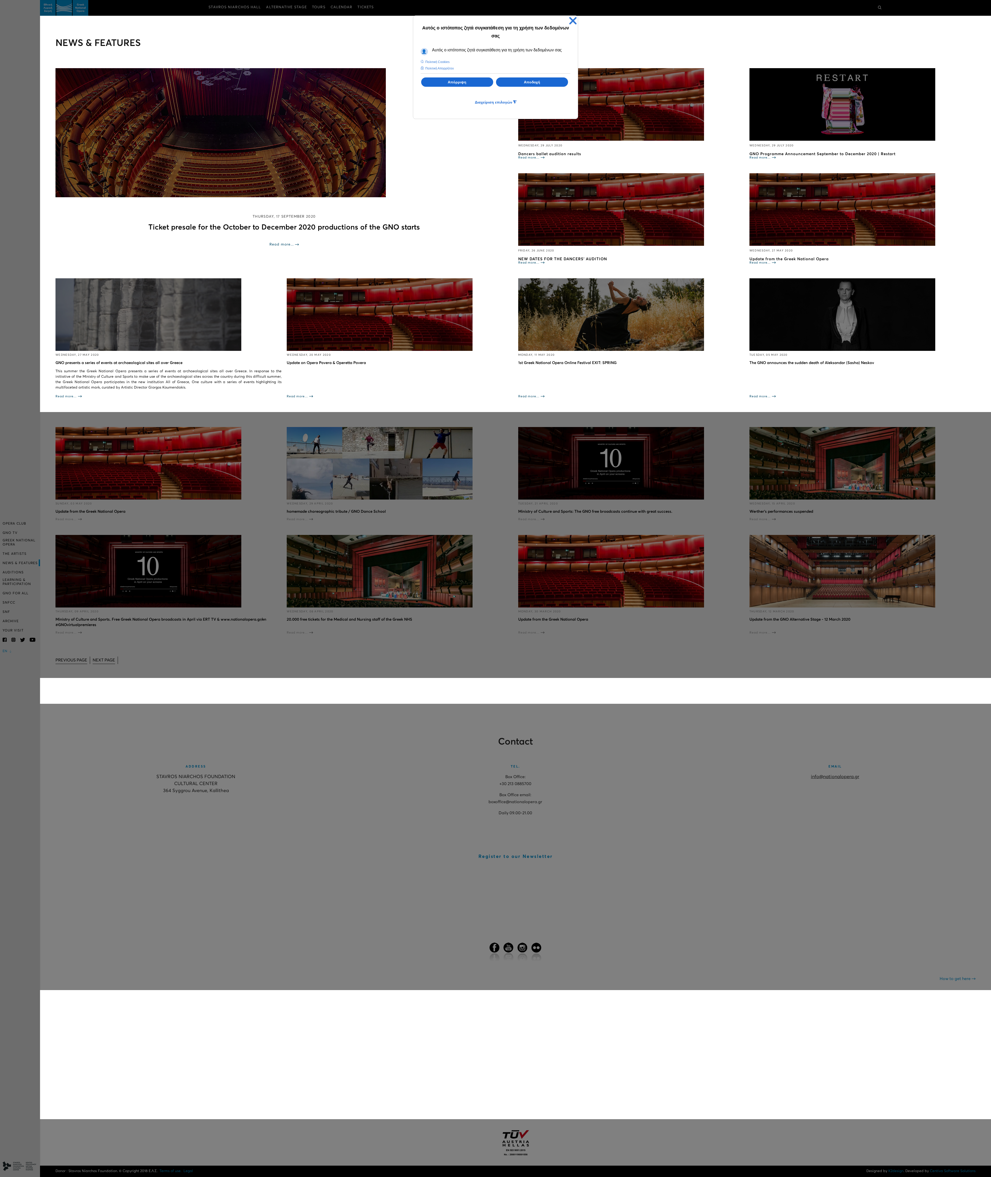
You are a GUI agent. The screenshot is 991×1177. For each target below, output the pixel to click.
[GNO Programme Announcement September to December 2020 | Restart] (862, 104)
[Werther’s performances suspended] (862, 463)
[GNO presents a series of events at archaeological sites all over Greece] (168, 314)
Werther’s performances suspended (781, 512)
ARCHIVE (11, 621)
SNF (6, 612)
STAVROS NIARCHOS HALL (235, 7)
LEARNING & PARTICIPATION (17, 582)
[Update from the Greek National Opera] (862, 209)
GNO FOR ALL (15, 593)
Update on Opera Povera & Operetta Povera (326, 363)
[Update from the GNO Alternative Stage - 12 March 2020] (862, 571)
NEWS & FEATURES (20, 563)
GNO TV (10, 533)
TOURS (318, 7)
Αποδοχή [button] (532, 82)
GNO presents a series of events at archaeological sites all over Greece (118, 363)
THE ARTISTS (15, 554)
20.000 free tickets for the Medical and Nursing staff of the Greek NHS (349, 619)
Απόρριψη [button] (457, 82)
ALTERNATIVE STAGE (286, 7)
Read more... (281, 244)
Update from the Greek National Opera (789, 259)
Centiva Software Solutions (953, 1171)
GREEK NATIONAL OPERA (19, 542)
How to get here (956, 979)
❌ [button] (573, 20)
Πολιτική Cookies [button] (437, 62)
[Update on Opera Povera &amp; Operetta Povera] (400, 314)
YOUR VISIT (13, 630)
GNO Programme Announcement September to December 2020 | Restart (822, 154)
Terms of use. (170, 1171)
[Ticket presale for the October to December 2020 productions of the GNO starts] (284, 132)
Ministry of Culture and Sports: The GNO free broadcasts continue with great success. (595, 512)
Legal (188, 1171)
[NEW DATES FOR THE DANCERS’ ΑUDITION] (631, 209)
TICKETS (365, 7)
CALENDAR (342, 7)
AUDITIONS (13, 572)
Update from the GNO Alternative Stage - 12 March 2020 (799, 619)
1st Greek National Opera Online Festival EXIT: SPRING (567, 363)
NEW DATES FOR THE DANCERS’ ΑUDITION (562, 259)
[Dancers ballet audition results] (631, 104)
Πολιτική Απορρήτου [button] (439, 68)
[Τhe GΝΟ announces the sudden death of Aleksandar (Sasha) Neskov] (862, 314)
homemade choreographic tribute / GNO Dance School (336, 512)
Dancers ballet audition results (549, 154)
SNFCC (9, 602)
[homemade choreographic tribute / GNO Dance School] (400, 463)
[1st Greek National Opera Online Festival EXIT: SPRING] (631, 314)
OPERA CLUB (14, 523)
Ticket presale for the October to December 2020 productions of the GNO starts (284, 227)
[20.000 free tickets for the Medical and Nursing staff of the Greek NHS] (400, 571)
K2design (896, 1171)
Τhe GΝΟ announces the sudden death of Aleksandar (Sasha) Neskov (811, 363)
